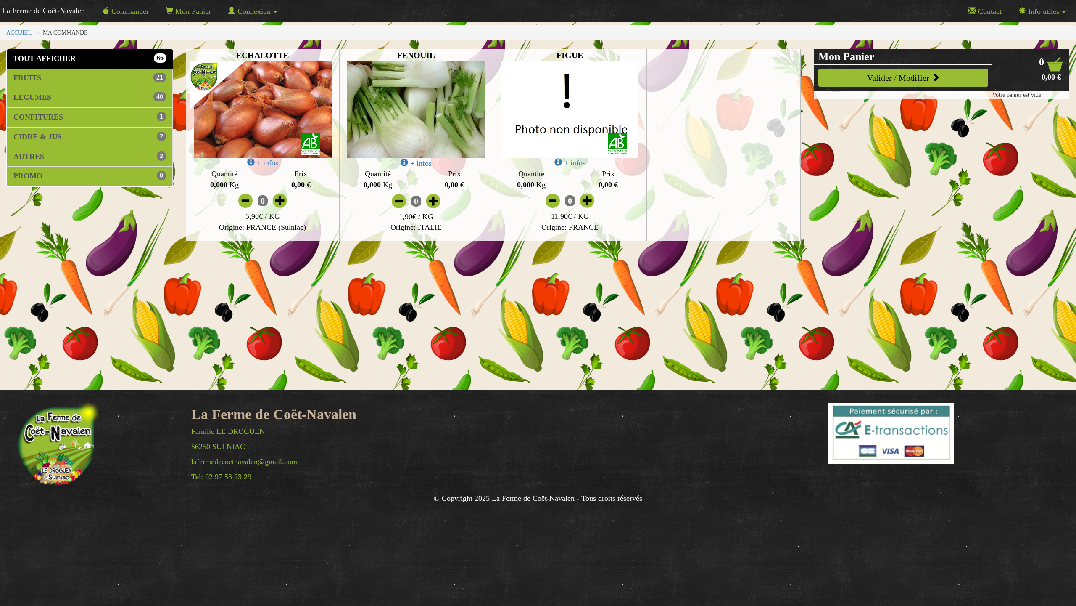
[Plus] (279, 200)
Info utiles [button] (1043, 11)
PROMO (88, 176)
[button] (1051, 69)
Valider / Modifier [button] (899, 77)
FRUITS (88, 78)
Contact (989, 11)
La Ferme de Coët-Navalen (43, 10)
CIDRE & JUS (88, 137)
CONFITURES (88, 117)
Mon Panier (192, 11)
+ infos (266, 163)
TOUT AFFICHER (88, 58)
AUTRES (88, 156)
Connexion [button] (254, 11)
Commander (129, 11)
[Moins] (245, 200)
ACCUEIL (19, 32)
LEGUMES (88, 97)
